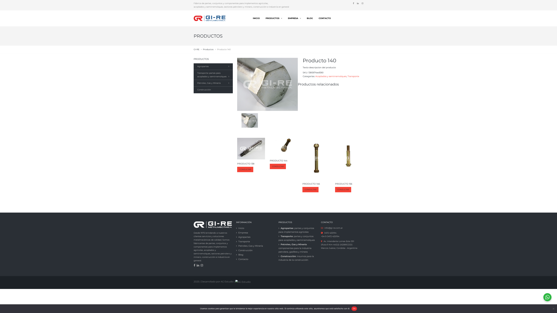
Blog (310, 18)
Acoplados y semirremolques (331, 76)
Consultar (245, 169)
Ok (354, 308)
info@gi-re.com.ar (333, 228)
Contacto (325, 18)
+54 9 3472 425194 (330, 236)
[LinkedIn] (199, 265)
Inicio (256, 18)
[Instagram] (203, 265)
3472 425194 (330, 233)
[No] (553, 308)
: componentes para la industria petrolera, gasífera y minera (294, 248)
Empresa (293, 18)
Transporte (353, 76)
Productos (272, 18)
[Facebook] (195, 265)
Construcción (204, 89)
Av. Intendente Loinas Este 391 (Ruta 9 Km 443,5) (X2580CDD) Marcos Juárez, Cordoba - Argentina (339, 245)
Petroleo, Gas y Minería (209, 83)
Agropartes (203, 66)
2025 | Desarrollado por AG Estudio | (214, 281)
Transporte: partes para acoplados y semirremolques (212, 75)
